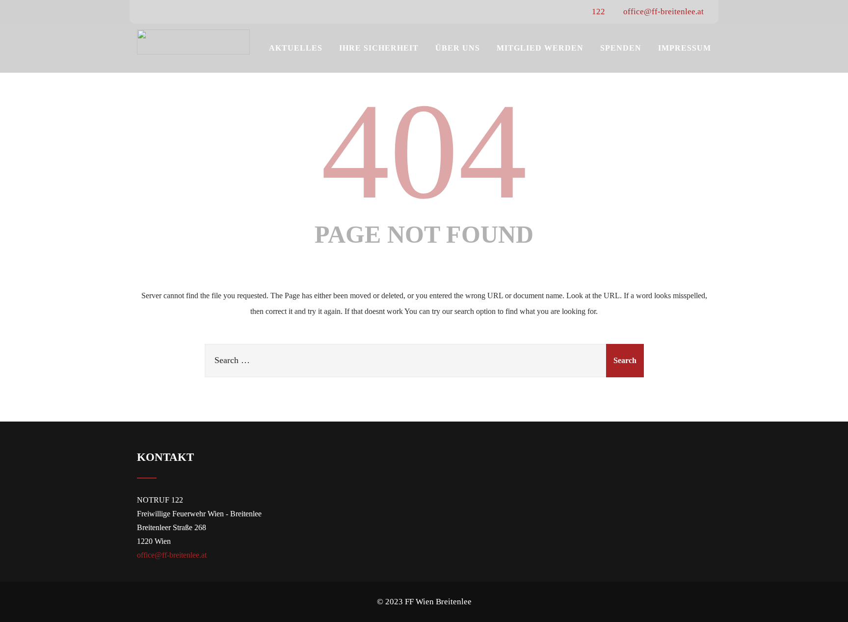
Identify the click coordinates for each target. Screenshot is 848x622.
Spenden (620, 48)
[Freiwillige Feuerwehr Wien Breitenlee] (193, 42)
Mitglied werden (540, 48)
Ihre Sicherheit (379, 48)
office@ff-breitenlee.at (662, 11)
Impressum (684, 48)
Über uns (457, 48)
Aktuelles (295, 48)
